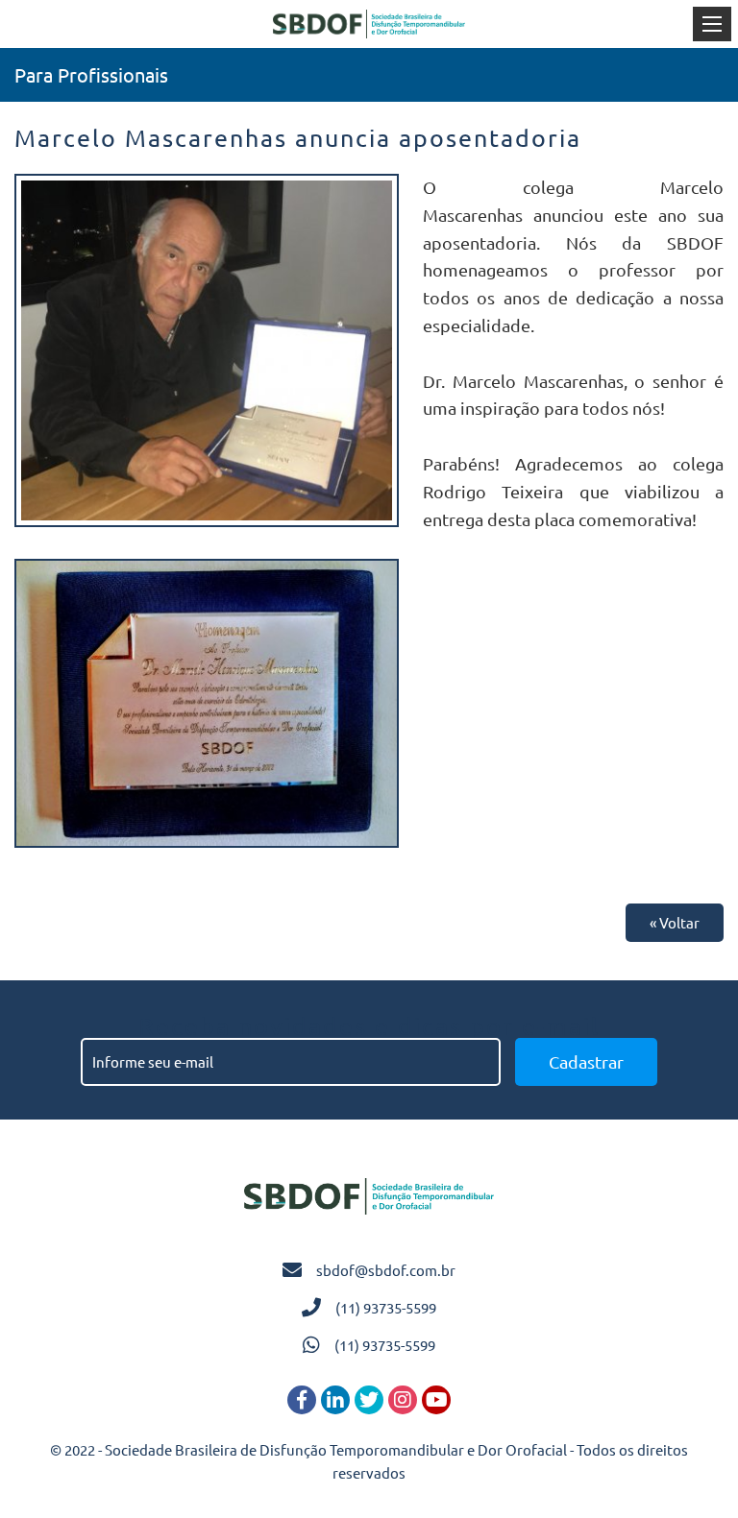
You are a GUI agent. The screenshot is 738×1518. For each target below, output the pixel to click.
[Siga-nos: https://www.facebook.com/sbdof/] (301, 1399)
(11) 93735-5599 (385, 1307)
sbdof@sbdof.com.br (385, 1270)
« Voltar (675, 922)
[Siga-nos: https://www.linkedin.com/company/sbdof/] (335, 1399)
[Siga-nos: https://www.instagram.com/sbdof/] (402, 1399)
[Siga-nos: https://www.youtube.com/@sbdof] (436, 1399)
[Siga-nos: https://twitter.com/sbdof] (369, 1399)
